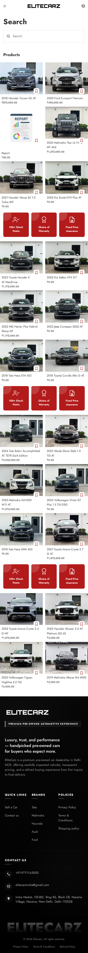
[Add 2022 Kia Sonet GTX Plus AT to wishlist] (82, 192)
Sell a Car (11, 807)
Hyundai (37, 823)
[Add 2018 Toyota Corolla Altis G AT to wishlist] (82, 368)
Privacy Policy (67, 807)
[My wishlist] (83, 6)
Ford (35, 840)
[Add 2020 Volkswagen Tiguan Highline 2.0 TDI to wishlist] (36, 673)
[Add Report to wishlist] (36, 140)
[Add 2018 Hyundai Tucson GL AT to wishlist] (36, 91)
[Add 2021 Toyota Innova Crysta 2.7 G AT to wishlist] (82, 544)
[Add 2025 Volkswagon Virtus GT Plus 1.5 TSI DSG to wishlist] (82, 495)
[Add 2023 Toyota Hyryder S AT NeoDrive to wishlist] (36, 272)
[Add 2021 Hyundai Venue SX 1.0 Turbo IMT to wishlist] (36, 192)
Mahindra (38, 815)
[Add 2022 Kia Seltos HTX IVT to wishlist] (82, 272)
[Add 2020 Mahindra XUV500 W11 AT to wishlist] (36, 495)
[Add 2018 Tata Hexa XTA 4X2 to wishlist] (36, 368)
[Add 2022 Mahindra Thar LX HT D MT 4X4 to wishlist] (82, 140)
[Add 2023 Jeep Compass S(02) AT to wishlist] (82, 321)
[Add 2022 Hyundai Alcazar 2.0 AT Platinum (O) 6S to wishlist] (82, 624)
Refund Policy (67, 947)
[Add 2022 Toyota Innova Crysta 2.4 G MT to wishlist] (36, 624)
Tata (34, 807)
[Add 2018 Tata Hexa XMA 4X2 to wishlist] (36, 544)
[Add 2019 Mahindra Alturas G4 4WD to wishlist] (82, 673)
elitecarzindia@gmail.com (32, 885)
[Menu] (4, 6)
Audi (35, 831)
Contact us (12, 815)
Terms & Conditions (65, 818)
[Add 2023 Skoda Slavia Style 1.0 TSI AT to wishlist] (82, 446)
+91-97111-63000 (27, 873)
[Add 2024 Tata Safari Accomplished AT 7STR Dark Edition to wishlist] (36, 446)
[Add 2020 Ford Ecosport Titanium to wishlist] (82, 91)
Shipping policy (68, 828)
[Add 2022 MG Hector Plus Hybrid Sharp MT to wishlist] (36, 321)
